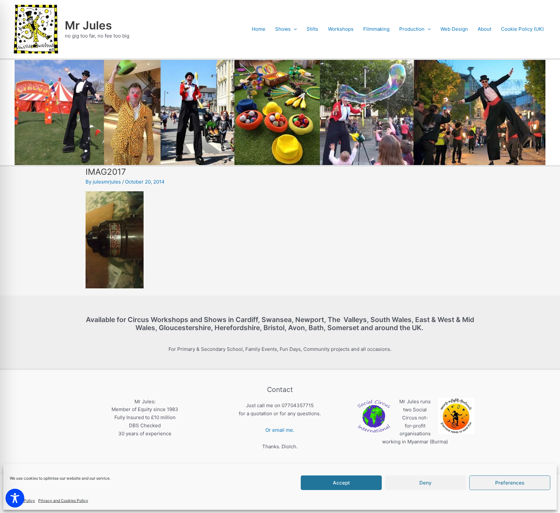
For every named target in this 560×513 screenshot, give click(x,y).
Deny (425, 483)
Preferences (509, 483)
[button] (294, 29)
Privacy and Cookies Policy (63, 500)
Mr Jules (88, 25)
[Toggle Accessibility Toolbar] (15, 498)
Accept (341, 483)
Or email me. (279, 430)
